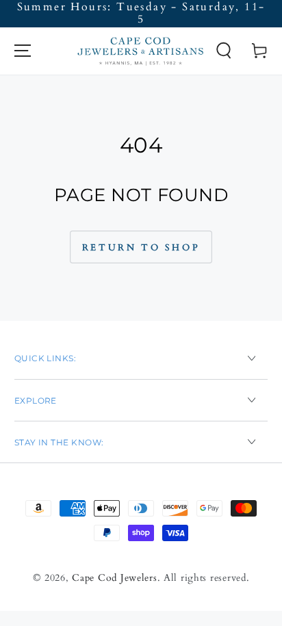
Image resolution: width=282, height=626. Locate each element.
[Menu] (22, 51)
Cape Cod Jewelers (114, 577)
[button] (223, 51)
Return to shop (141, 248)
